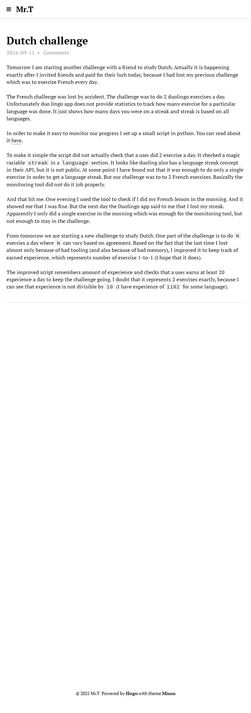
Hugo (132, 693)
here (16, 140)
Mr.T (24, 9)
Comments (56, 52)
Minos (169, 693)
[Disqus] (125, 407)
